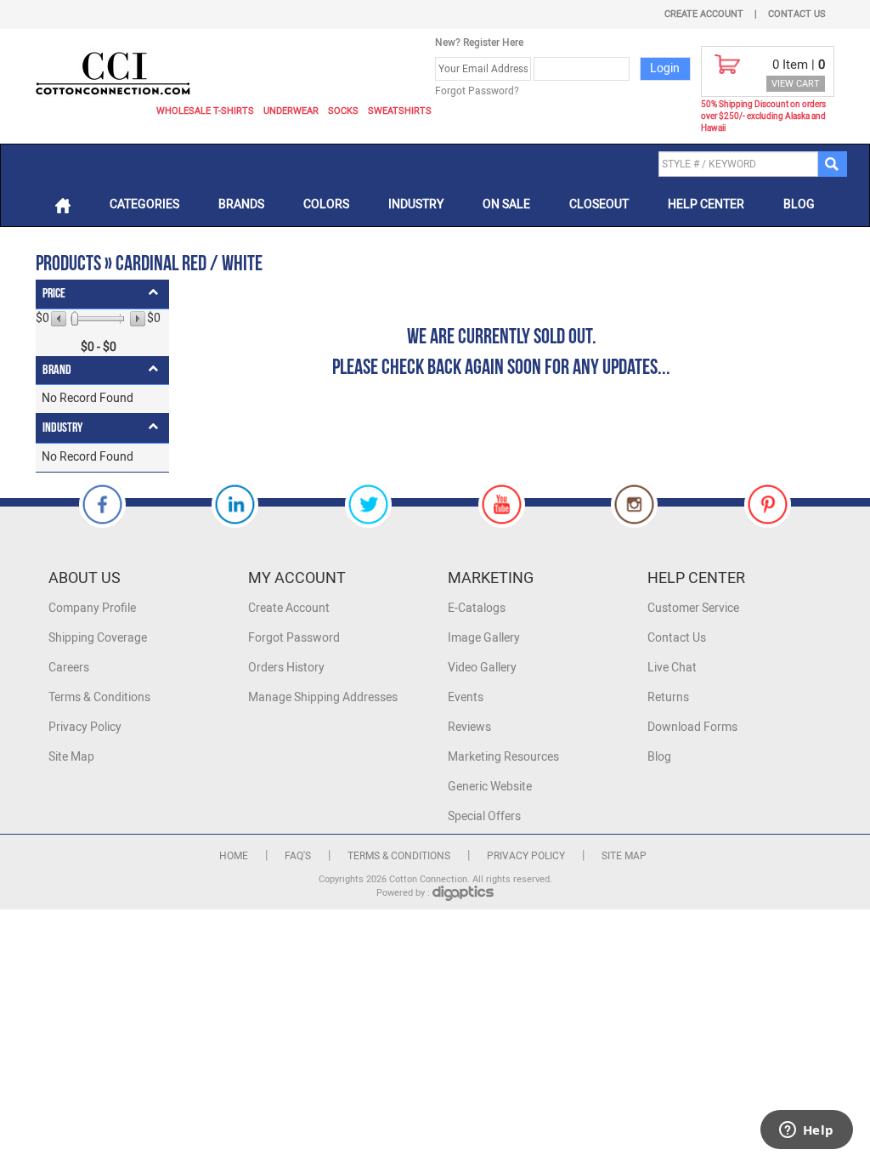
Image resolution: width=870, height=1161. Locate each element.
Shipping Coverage (97, 638)
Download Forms (692, 727)
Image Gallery (484, 638)
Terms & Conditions (99, 697)
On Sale (506, 204)
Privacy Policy (84, 727)
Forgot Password (294, 638)
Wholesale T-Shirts (205, 110)
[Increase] (136, 318)
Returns (668, 697)
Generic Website (490, 786)
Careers (68, 667)
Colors (326, 204)
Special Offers (484, 816)
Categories (144, 204)
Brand (56, 370)
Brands (241, 204)
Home (233, 856)
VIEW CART (795, 83)
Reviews (469, 727)
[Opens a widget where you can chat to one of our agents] (806, 1131)
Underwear (291, 110)
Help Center (706, 204)
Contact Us (797, 14)
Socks (343, 110)
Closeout (599, 204)
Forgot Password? (477, 91)
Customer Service (693, 608)
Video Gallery (482, 667)
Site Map (71, 757)
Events (465, 697)
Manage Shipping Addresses (323, 697)
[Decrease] (60, 318)
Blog (799, 204)
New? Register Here (479, 42)
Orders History (286, 667)
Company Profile (92, 608)
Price (53, 294)
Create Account (703, 14)
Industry (415, 204)
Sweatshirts (400, 110)
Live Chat (672, 667)
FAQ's (298, 856)
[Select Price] (74, 318)
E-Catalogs (477, 608)
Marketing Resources (503, 757)
